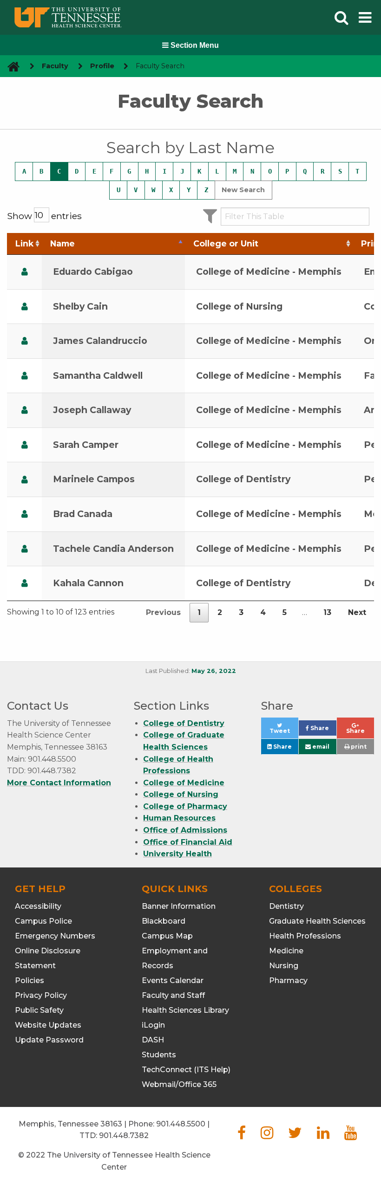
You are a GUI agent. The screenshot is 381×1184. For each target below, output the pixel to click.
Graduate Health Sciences (317, 921)
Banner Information (179, 906)
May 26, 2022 (213, 670)
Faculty (55, 66)
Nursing (283, 965)
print (358, 746)
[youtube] (350, 1135)
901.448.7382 (124, 1135)
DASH (153, 1039)
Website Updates (48, 1025)
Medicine (286, 950)
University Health (177, 853)
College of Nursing (180, 794)
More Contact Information (59, 782)
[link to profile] (24, 271)
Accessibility (38, 906)
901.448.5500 (180, 1123)
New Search (243, 190)
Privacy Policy (41, 995)
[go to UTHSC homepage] (10, 66)
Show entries (44, 215)
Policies (29, 980)
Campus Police (43, 921)
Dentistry (286, 906)
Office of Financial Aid (187, 842)
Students (159, 1054)
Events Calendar (173, 980)
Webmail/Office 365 (179, 1084)
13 (327, 612)
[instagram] (267, 1135)
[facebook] (241, 1135)
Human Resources (179, 818)
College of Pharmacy (185, 806)
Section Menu (194, 45)
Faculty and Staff (173, 995)
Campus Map (167, 936)
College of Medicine (183, 782)
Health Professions (305, 936)
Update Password (49, 1039)
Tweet (283, 733)
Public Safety (39, 1010)
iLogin (153, 1025)
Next (357, 612)
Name (62, 243)
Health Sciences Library (185, 1010)
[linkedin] (323, 1135)
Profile (102, 66)
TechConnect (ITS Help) (186, 1069)
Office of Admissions (185, 830)
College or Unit (225, 243)
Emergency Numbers (55, 936)
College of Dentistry (183, 723)
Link (24, 243)
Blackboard (163, 921)
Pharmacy (288, 980)
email (320, 746)
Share (322, 730)
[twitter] (295, 1135)
